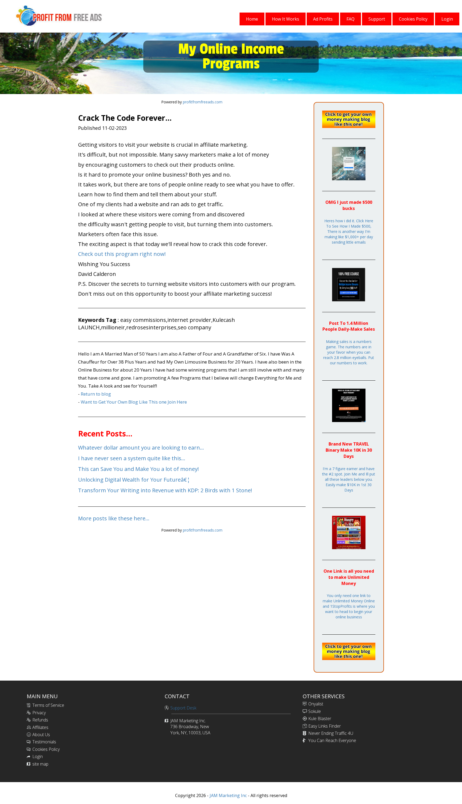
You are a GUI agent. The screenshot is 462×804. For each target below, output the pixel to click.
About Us (41, 734)
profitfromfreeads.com (202, 101)
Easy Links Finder (324, 726)
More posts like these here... (113, 518)
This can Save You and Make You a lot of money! (138, 469)
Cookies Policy (46, 749)
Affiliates (40, 727)
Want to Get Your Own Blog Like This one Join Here (134, 402)
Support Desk (183, 708)
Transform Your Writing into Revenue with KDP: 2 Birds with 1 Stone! (165, 490)
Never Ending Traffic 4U (330, 733)
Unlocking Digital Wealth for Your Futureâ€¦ (134, 479)
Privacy (39, 713)
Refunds (40, 720)
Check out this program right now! (122, 253)
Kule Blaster (319, 718)
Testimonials (44, 742)
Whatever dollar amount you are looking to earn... (141, 447)
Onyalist (315, 704)
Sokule (314, 711)
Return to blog (96, 394)
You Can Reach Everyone (332, 740)
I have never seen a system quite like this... (131, 458)
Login (37, 756)
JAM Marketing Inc (228, 795)
